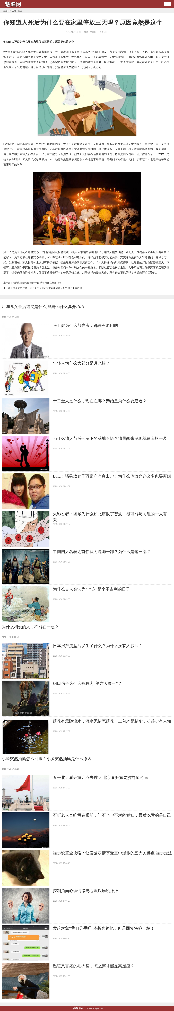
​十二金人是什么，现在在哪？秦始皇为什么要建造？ (100, 401)
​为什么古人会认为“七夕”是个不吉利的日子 (91, 589)
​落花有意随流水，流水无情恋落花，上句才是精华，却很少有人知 (112, 721)
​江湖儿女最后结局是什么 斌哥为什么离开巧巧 (37, 283)
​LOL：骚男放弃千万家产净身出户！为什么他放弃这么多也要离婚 (112, 476)
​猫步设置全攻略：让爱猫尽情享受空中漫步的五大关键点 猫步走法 (112, 853)
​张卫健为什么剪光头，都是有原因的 (85, 325)
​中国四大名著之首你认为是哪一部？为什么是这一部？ (102, 551)
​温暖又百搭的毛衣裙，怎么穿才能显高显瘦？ (93, 966)
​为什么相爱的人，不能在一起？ (30, 627)
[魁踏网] (13, 7)
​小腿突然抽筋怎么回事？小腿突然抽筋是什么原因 (46, 759)
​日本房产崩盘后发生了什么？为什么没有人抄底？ (98, 646)
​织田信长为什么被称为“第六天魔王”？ (87, 683)
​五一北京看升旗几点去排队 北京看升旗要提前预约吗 (100, 777)
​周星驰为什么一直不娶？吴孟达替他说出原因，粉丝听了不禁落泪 (47, 288)
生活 (14, 11)
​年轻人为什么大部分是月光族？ (81, 363)
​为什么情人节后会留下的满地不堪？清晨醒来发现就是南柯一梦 (110, 438)
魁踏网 (6, 11)
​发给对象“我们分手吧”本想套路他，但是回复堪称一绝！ (103, 928)
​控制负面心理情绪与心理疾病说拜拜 (85, 891)
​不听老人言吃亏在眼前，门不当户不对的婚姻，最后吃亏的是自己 (112, 815)
